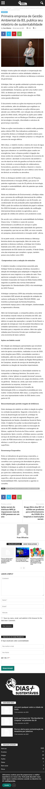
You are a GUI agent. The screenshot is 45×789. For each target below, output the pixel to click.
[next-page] (24, 568)
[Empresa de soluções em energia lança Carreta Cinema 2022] (22, 552)
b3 (7, 488)
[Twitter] (8, 34)
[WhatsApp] (19, 34)
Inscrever (8, 668)
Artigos (3, 755)
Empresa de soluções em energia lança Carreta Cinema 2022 (22, 560)
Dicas (3, 769)
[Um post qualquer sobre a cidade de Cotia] (7, 710)
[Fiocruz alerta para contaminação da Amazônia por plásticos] (8, 552)
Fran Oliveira (7, 28)
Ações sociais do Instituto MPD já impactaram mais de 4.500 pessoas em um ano (10, 512)
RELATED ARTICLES (14, 544)
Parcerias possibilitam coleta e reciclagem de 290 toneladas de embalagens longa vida (37, 561)
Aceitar (6, 785)
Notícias (9, 8)
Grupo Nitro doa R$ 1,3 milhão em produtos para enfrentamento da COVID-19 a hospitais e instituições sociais (34, 513)
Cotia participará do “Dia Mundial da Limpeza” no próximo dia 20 (28, 719)
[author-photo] (22, 529)
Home (2, 8)
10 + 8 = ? (5, 658)
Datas (3, 762)
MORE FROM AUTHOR (30, 544)
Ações (3, 759)
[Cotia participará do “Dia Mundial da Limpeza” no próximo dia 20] (7, 721)
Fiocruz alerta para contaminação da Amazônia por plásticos (6, 561)
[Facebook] (3, 34)
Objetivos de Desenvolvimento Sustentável (26, 488)
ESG (11, 488)
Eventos (4, 752)
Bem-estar (4, 766)
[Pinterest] (14, 34)
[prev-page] (21, 568)
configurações (10, 781)
